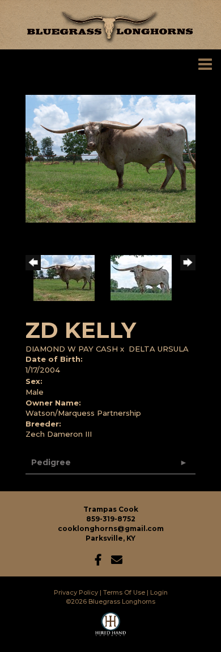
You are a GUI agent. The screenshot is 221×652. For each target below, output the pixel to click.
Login (159, 592)
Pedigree (51, 462)
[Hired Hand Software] (110, 629)
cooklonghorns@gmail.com (111, 528)
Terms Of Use (124, 592)
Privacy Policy (76, 592)
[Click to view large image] (111, 157)
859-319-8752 (110, 519)
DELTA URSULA (159, 348)
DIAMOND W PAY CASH (72, 348)
